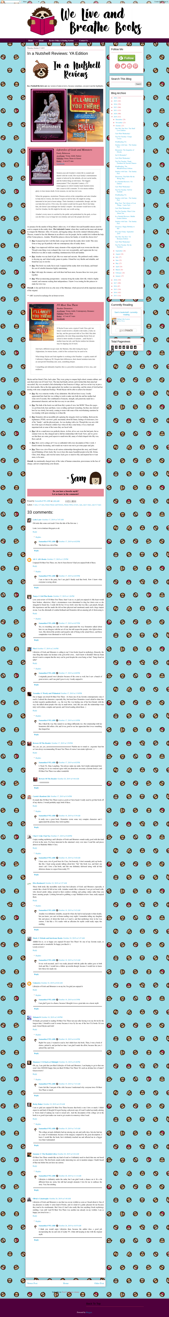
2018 (115, 280)
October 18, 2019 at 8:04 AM (52, 983)
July (117, 257)
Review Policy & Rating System (61, 40)
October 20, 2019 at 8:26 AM (68, 1154)
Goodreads (60, 163)
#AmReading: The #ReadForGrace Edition (123, 167)
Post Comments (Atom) (70, 1292)
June (117, 260)
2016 (115, 286)
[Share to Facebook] (73, 501)
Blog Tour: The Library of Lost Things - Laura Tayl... (125, 204)
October (118, 126)
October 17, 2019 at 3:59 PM (62, 743)
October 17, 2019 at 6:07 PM (69, 623)
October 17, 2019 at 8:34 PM (61, 796)
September (119, 251)
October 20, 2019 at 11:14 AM (70, 1176)
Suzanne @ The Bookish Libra (45, 1154)
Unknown (36, 982)
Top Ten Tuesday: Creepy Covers (123, 137)
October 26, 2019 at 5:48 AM (60, 1198)
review (75, 504)
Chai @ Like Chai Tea (41, 835)
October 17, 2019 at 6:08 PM (69, 673)
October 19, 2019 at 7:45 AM (69, 1128)
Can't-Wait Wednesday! (122, 133)
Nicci (35, 648)
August (118, 254)
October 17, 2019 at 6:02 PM (69, 541)
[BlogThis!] (68, 501)
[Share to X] (71, 501)
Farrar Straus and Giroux (54, 504)
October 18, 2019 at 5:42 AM (69, 910)
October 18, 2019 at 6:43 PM (69, 999)
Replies (38, 537)
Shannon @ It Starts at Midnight (45, 1062)
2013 (115, 295)
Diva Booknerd (39, 883)
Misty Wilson (121, 321)
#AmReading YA (120, 142)
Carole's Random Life (41, 796)
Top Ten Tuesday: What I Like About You (125, 212)
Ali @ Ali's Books (39, 559)
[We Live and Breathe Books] (126, 61)
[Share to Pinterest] (75, 501)
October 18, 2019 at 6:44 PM (69, 1039)
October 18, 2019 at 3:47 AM (74, 938)
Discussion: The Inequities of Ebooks (124, 151)
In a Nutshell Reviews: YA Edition (124, 182)
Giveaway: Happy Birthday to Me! (125, 227)
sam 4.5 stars (96, 504)
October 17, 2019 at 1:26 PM (63, 596)
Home (30, 40)
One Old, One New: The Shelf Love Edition (125, 129)
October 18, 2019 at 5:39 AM (69, 815)
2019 (115, 117)
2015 (115, 289)
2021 (115, 110)
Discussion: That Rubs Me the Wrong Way (125, 177)
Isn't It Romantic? (121, 155)
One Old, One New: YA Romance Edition (123, 238)
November (119, 122)
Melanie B (37, 1017)
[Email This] (66, 501)
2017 (115, 283)
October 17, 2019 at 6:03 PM (69, 576)
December (119, 119)
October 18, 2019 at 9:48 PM (69, 1062)
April (118, 266)
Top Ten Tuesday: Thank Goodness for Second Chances (125, 162)
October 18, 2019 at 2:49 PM (51, 1017)
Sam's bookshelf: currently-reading (126, 313)
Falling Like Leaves (123, 319)
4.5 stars (41, 504)
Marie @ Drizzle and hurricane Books (48, 938)
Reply (35, 532)
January (118, 276)
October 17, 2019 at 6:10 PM (69, 720)
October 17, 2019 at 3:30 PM (71, 693)
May (117, 263)
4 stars (35, 504)
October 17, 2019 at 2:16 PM (47, 648)
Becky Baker (38, 1104)
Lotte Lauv (37, 519)
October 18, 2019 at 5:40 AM (69, 857)
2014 (115, 292)
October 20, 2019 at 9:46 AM (68, 778)
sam (80, 504)
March (118, 270)
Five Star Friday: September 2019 (124, 233)
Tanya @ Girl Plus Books (43, 596)
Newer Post (32, 1283)
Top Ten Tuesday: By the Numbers (123, 246)
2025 (115, 101)
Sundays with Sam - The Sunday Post (126, 146)
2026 (115, 98)
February (119, 273)
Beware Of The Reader (42, 743)
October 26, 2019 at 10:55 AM (70, 1225)
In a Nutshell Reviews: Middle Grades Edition (125, 217)
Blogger (89, 1312)
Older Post (99, 1283)
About (41, 40)
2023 (115, 107)
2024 (115, 104)
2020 (115, 113)
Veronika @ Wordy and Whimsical (46, 693)
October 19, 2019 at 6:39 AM (54, 1104)
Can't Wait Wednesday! (122, 187)
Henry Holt (68, 504)
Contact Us (83, 40)
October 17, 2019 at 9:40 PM (61, 836)
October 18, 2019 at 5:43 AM (69, 960)
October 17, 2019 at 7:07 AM (53, 519)
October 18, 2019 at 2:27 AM (56, 883)
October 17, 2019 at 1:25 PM (57, 559)
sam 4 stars (87, 504)
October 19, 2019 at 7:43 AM (69, 1084)
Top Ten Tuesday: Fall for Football (123, 191)
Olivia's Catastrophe (41, 1198)
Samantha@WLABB (47, 541)
